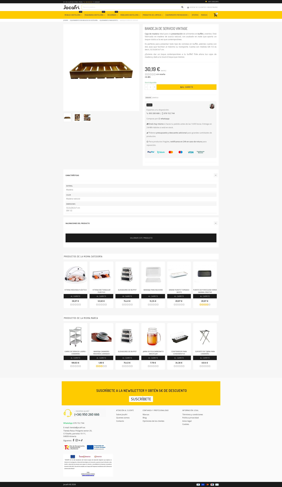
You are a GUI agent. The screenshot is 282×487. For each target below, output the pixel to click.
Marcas (204, 15)
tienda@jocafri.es (77, 427)
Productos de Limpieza (152, 15)
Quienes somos (123, 417)
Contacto (120, 421)
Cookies (185, 424)
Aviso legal (187, 421)
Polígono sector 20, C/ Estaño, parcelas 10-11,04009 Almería (77, 433)
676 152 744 (78, 423)
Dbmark (148, 98)
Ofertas (195, 15)
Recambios (113, 14)
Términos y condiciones (192, 414)
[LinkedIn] (79, 440)
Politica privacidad (190, 417)
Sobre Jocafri (121, 414)
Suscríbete (141, 399)
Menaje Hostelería (73, 14)
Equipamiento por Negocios (177, 15)
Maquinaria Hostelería (95, 14)
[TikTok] (82, 440)
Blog (145, 417)
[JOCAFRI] (71, 7)
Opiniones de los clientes (153, 421)
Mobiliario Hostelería (129, 15)
